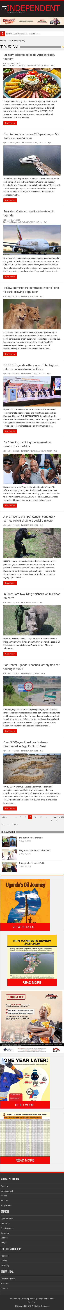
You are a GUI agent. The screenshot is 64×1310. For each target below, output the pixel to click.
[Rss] (29, 1302)
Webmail (5, 1288)
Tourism (4, 1186)
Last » (15, 824)
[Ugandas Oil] (25, 905)
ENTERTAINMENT (19, 65)
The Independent (28, 1298)
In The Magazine (12, 222)
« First (4, 817)
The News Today (8, 1279)
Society (4, 1260)
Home (3, 40)
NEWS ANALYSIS (33, 65)
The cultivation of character (31, 838)
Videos (4, 1196)
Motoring (5, 1265)
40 (3, 824)
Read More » (10, 123)
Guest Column (7, 1228)
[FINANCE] (25, 1138)
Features (4, 1256)
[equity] (32, 1021)
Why (8, 34)
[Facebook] (32, 1302)
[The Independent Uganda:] (32, 8)
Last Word (5, 1223)
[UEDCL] (25, 1082)
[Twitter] (34, 1302)
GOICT (52, 1298)
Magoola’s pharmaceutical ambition (35, 850)
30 (57, 820)
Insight (4, 1242)
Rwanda (4, 1200)
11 (41, 817)
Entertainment (7, 1191)
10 (35, 817)
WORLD (35, 603)
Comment (5, 1233)
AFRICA (8, 65)
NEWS (35, 143)
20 (51, 820)
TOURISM (45, 65)
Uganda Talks (7, 1218)
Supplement (6, 1205)
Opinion (4, 1238)
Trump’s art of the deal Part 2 (31, 863)
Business (28, 143)
